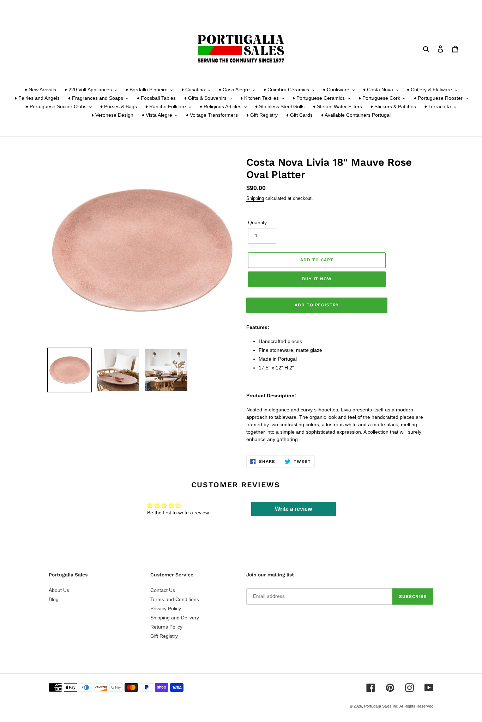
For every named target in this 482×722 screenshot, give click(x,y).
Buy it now (317, 278)
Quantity (257, 222)
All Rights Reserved (416, 706)
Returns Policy (166, 627)
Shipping (255, 198)
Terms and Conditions (174, 599)
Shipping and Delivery (174, 617)
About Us (59, 590)
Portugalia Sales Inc (381, 706)
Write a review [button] (293, 509)
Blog (54, 599)
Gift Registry (164, 636)
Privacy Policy (165, 608)
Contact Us (162, 590)
